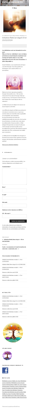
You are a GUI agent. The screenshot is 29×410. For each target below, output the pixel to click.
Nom (4, 187)
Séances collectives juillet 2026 (10, 280)
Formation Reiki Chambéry (17, 394)
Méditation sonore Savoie (17, 382)
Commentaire (6, 166)
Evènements (8, 152)
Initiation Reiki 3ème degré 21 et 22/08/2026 (13, 264)
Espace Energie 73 (12, 2)
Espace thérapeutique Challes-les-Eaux (12, 384)
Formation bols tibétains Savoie (10, 392)
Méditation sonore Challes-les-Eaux (11, 381)
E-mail (4, 194)
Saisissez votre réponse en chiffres (12, 210)
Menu (15, 8)
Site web (4, 202)
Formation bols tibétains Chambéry (14, 390)
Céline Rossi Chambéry (11, 397)
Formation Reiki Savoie (8, 395)
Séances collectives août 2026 (10, 272)
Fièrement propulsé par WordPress (11, 406)
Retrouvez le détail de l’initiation (10, 144)
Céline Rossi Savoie (22, 397)
